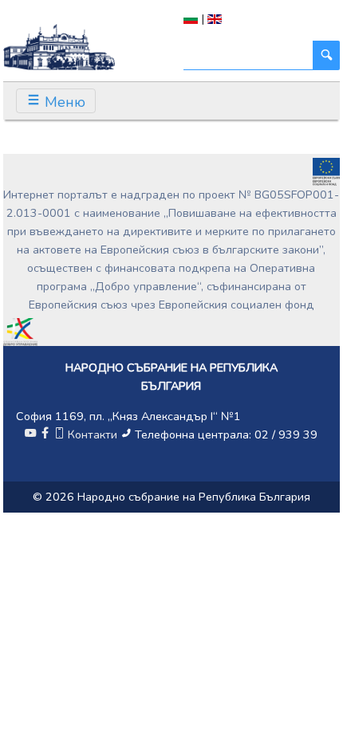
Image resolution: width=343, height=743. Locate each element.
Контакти (92, 434)
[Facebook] (44, 434)
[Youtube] (30, 434)
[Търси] (326, 55)
